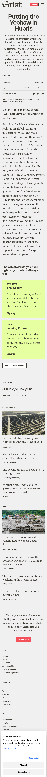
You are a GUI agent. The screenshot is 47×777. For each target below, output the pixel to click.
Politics (5, 659)
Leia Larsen (6, 447)
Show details (34, 758)
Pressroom (6, 704)
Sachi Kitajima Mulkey (11, 477)
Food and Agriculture (10, 673)
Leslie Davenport (9, 599)
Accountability (8, 666)
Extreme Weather (9, 669)
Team (4, 691)
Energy (5, 656)
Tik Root (5, 496)
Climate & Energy (20, 395)
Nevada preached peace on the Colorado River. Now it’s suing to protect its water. (22, 560)
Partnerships (7, 701)
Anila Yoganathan (9, 462)
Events (5, 723)
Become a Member (9, 726)
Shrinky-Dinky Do (17, 389)
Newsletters (7, 719)
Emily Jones (7, 584)
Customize (22, 772)
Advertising (6, 730)
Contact (5, 694)
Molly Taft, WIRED (9, 550)
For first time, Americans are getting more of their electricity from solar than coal (21, 488)
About (4, 688)
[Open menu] (42, 4)
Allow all (23, 765)
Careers (5, 698)
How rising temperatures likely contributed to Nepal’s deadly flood (21, 540)
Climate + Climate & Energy (34, 88)
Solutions (6, 663)
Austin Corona (8, 569)
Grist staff (6, 76)
